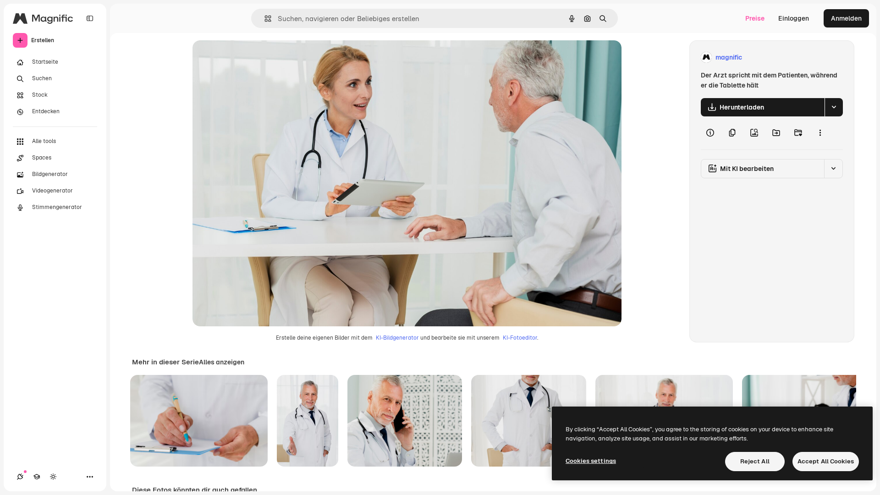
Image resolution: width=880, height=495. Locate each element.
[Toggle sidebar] (89, 18)
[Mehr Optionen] (820, 133)
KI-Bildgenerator (397, 337)
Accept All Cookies (826, 461)
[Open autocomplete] (264, 18)
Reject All (755, 461)
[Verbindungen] (20, 476)
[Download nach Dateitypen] (834, 107)
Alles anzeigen (221, 362)
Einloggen (793, 18)
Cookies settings (591, 461)
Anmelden (846, 18)
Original (251, 57)
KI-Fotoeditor (520, 337)
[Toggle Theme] (53, 476)
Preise (754, 18)
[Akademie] (36, 476)
